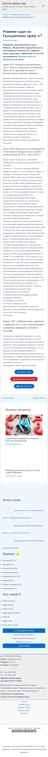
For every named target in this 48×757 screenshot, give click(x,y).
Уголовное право (14, 691)
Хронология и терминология (12, 693)
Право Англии (8, 609)
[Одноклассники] (19, 731)
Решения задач (8, 572)
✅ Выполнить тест (24, 386)
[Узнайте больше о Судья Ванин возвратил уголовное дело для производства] (24, 425)
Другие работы (8, 588)
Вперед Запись (40, 398)
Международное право (9, 688)
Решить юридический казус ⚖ (24, 638)
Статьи (3, 696)
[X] (25, 731)
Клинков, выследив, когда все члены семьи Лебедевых (22, 471)
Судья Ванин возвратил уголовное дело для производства (21, 439)
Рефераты (6, 580)
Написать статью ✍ (24, 642)
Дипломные (7, 560)
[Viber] (28, 731)
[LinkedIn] (35, 731)
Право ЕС (6, 617)
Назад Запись (7, 398)
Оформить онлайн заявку (10, 678)
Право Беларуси (9, 601)
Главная (24, 701)
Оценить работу (24, 710)
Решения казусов (9, 576)
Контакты (24, 713)
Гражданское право (10, 40)
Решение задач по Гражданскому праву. (19, 58)
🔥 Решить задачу (24, 372)
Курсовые (6, 564)
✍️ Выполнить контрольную (24, 379)
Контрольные (8, 568)
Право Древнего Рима (11, 613)
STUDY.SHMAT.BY (14, 3)
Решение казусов (24, 707)
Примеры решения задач (13, 444)
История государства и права (24, 685)
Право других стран (10, 625)
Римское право (6, 685)
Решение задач (24, 704)
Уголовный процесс (30, 691)
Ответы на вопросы (10, 584)
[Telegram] (22, 731)
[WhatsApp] (31, 731)
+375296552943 (9, 656)
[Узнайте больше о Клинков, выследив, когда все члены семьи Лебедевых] (24, 458)
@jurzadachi (13, 665)
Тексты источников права (18, 696)
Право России (8, 605)
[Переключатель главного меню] (43, 6)
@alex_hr (11, 662)
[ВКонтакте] (16, 731)
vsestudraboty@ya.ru (13, 659)
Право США (7, 621)
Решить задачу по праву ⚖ (24, 634)
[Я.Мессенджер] (13, 731)
